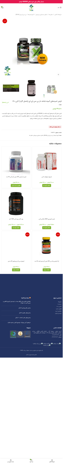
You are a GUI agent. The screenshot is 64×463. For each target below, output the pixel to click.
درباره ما (60, 401)
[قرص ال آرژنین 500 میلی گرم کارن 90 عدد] (16, 161)
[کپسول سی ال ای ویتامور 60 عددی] (16, 294)
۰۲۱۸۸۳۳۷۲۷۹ (55, 432)
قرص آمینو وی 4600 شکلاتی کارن (47, 219)
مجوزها (60, 399)
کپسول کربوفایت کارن (47, 177)
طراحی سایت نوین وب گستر (31, 451)
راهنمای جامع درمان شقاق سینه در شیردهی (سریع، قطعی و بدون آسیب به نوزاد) (17, 399)
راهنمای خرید (58, 408)
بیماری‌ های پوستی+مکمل (25, 405)
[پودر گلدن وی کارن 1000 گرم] (16, 204)
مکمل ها (51, 14)
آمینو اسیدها (31, 14)
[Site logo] (31, 7)
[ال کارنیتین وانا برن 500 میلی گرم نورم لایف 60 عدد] (47, 246)
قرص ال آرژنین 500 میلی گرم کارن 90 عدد (16, 177)
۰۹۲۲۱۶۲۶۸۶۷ (55, 434)
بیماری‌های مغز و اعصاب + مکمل (23, 415)
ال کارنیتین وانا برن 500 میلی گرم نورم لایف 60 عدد (46, 261)
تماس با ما (59, 403)
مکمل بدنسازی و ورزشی (41, 14)
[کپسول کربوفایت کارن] (47, 161)
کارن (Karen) (5, 102)
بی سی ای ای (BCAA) (21, 14)
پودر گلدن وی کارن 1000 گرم (16, 219)
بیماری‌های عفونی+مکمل (25, 410)
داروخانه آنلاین (58, 14)
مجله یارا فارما (58, 410)
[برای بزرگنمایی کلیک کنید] (58, 74)
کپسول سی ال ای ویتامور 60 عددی (16, 358)
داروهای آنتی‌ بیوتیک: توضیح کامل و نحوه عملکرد (19, 419)
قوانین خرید (59, 406)
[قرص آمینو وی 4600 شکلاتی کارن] (47, 204)
